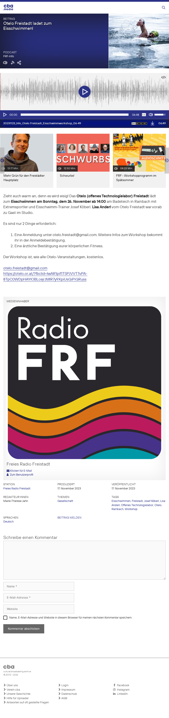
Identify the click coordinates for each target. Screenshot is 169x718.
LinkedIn (122, 694)
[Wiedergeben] (4, 114)
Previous (2, 160)
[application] (84, 114)
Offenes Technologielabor (137, 505)
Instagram (123, 689)
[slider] (75, 115)
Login (64, 685)
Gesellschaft (65, 501)
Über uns (12, 685)
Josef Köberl (151, 501)
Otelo (157, 505)
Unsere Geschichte (18, 694)
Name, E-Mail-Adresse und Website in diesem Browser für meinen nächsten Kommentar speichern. (70, 617)
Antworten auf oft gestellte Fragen (27, 702)
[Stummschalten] (151, 114)
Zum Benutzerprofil (21, 474)
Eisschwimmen (121, 501)
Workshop (131, 509)
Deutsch (8, 521)
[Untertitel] (144, 114)
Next (167, 160)
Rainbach (117, 509)
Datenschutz (69, 694)
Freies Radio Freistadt (16, 488)
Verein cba (13, 689)
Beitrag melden (69, 518)
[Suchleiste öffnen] (164, 8)
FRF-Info (8, 56)
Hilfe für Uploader (17, 698)
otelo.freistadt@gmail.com (25, 268)
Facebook (122, 685)
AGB (64, 698)
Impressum (68, 689)
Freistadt (137, 501)
